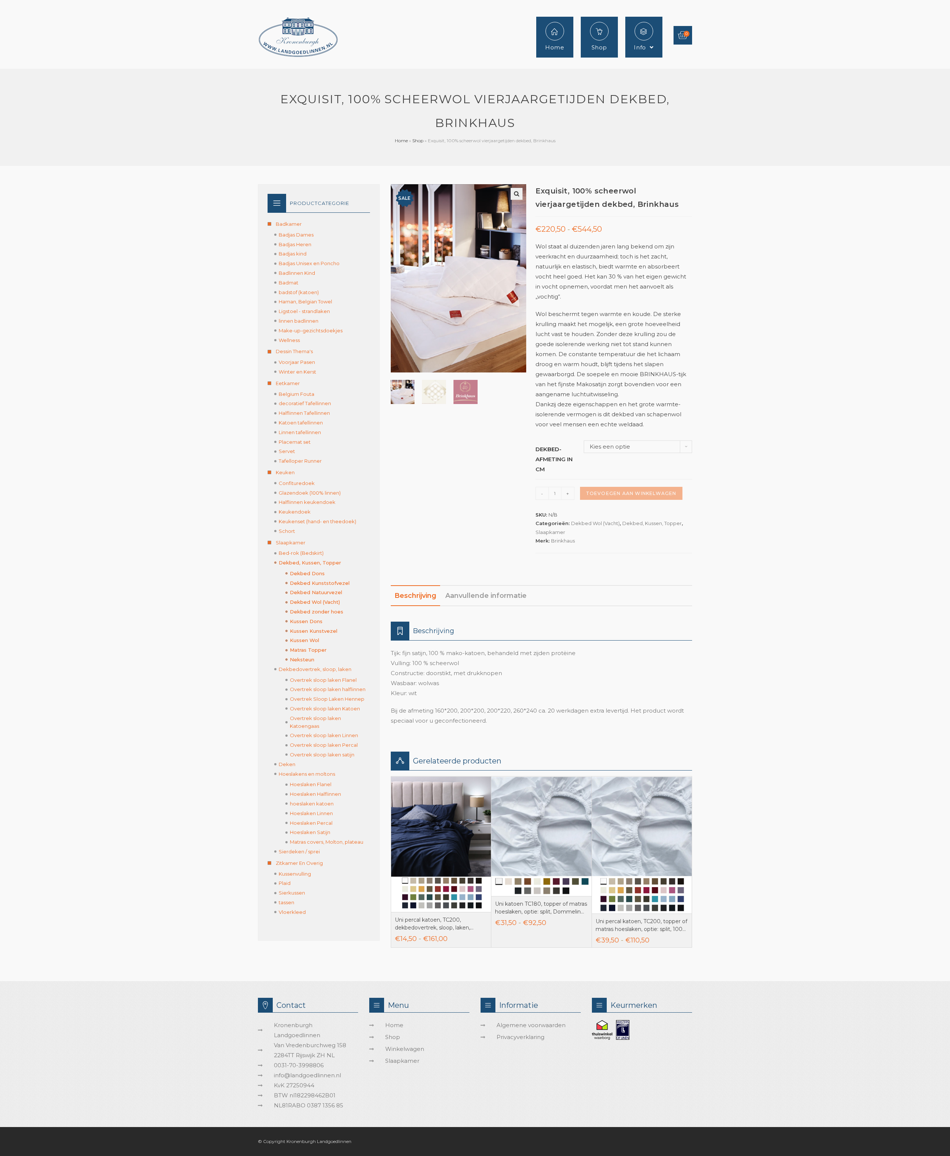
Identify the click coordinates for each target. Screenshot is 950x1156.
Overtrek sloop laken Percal (324, 745)
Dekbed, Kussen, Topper (652, 523)
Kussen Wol (304, 640)
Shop (417, 140)
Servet (287, 451)
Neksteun (302, 659)
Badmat (288, 283)
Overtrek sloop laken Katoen (325, 708)
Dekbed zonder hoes (316, 612)
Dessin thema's (294, 351)
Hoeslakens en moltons (307, 774)
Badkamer (289, 224)
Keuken (285, 472)
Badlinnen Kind (297, 273)
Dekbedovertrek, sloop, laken (315, 669)
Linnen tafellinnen (300, 432)
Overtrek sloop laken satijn (322, 755)
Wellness (289, 340)
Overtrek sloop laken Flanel (323, 680)
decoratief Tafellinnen (305, 403)
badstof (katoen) (299, 292)
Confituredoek (297, 483)
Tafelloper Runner (300, 461)
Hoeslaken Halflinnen (315, 794)
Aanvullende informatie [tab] (486, 596)
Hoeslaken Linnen (311, 813)
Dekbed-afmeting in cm (554, 459)
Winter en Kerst (297, 372)
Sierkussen (292, 893)
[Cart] (683, 35)
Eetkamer (288, 383)
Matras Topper (308, 650)
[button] (516, 194)
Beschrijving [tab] (415, 596)
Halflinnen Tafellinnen (304, 413)
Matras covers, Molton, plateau (326, 842)
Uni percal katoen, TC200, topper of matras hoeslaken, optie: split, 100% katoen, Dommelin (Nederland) (641, 925)
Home (401, 140)
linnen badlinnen (298, 321)
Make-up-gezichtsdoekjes (311, 330)
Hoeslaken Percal (311, 823)
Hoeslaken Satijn (310, 832)
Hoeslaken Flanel (310, 784)
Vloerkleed (292, 912)
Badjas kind (293, 254)
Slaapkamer (550, 532)
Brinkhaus (563, 541)
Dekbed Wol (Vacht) (595, 523)
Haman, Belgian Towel (305, 302)
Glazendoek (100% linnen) (310, 493)
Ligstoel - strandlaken (304, 311)
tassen (286, 902)
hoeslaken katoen (312, 804)
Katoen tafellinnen (301, 423)
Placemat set (295, 442)
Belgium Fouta (296, 394)
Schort (287, 531)
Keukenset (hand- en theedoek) (317, 521)
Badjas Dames (296, 235)
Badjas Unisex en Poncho (309, 263)
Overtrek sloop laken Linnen (324, 735)
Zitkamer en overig (299, 863)
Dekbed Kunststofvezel (320, 583)
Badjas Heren (295, 244)
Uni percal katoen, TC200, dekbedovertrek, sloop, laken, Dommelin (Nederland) (432, 924)
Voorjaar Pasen (297, 362)
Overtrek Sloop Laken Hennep (327, 699)
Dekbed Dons (307, 573)
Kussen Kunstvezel (313, 631)
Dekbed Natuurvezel (316, 592)
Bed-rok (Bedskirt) (301, 553)
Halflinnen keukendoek (307, 502)
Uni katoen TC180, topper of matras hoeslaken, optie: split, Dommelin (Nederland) (541, 908)
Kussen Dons (306, 621)
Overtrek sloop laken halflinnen (328, 689)
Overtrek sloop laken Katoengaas (315, 722)
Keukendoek (295, 512)
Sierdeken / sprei (299, 851)
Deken (287, 764)
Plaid (285, 883)
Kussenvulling (295, 874)
